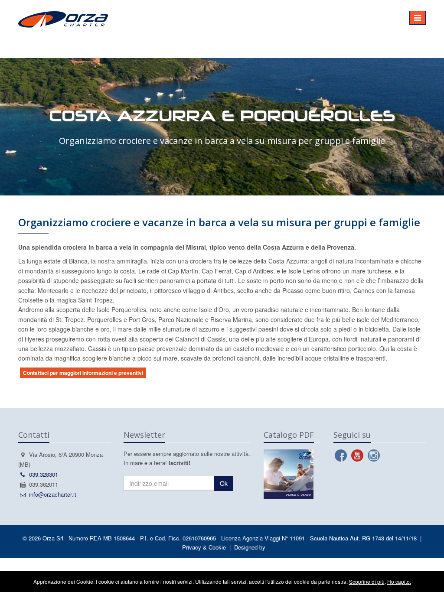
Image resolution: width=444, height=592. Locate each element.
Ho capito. (399, 581)
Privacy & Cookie (204, 547)
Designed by (249, 547)
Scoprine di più (367, 581)
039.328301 (43, 474)
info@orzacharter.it (52, 494)
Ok (224, 483)
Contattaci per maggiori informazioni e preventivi (83, 373)
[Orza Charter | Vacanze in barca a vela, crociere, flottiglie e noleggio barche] (190, 17)
